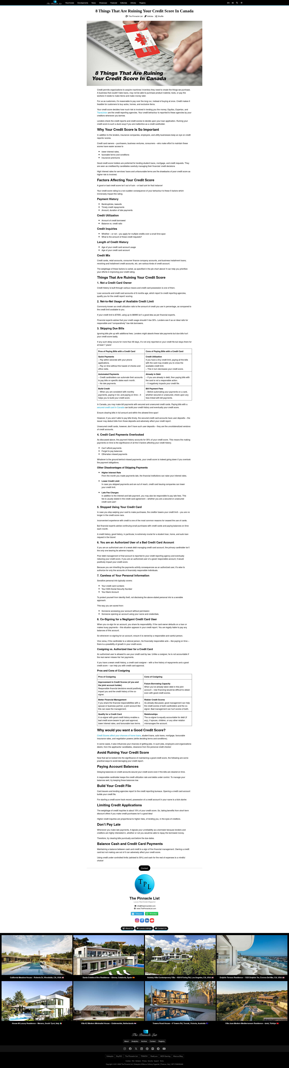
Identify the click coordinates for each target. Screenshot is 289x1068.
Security (150, 1061)
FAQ (133, 1061)
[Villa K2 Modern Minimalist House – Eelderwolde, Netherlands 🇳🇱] (108, 1020)
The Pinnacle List (136, 16)
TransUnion (102, 112)
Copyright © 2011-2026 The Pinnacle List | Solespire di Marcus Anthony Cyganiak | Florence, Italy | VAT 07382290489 (144, 1064)
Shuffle (160, 16)
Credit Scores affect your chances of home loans (119, 735)
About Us (129, 928)
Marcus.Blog (178, 1056)
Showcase (103, 3)
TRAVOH (144, 1056)
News (94, 3)
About (126, 1041)
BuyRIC (119, 1056)
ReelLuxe (153, 1056)
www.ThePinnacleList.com (146, 908)
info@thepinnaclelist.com (146, 906)
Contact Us (162, 928)
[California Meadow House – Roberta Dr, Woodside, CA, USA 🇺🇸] (37, 974)
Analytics (135, 1041)
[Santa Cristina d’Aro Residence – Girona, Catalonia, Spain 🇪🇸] (108, 974)
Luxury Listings (145, 928)
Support (156, 1061)
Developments (82, 3)
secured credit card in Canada (110, 407)
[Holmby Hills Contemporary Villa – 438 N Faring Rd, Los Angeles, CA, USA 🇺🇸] (180, 974)
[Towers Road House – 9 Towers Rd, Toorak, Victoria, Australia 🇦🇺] (180, 1020)
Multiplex (138, 1061)
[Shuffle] (233, 3)
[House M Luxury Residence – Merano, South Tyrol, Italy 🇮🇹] (37, 1020)
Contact (153, 1041)
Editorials (123, 3)
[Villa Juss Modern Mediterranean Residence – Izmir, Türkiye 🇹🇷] (252, 1020)
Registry (142, 3)
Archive (144, 1041)
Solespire (109, 1056)
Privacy (144, 1061)
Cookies (128, 1061)
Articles (133, 3)
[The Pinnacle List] (144, 1033)
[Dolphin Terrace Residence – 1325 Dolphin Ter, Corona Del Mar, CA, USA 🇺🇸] (252, 974)
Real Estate (69, 3)
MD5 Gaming (165, 1056)
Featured (113, 3)
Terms (162, 1061)
